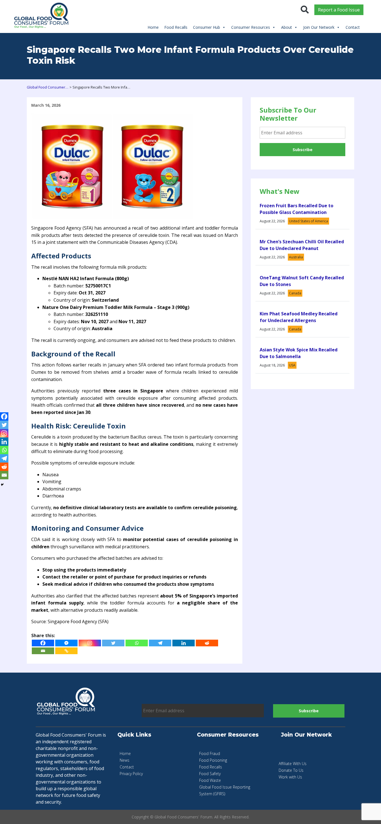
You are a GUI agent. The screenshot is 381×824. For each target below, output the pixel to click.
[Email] (43, 650)
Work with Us (290, 777)
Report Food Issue (339, 10)
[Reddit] (207, 643)
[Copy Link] (66, 650)
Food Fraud (209, 753)
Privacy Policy (131, 773)
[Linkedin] (183, 643)
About (286, 27)
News (124, 760)
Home (153, 27)
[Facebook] (43, 643)
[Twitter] (113, 643)
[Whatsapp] (137, 643)
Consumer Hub (206, 27)
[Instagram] (90, 643)
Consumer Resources (250, 27)
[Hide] (2, 484)
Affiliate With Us (293, 763)
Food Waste (210, 780)
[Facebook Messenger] (66, 643)
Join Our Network (318, 27)
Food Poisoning (213, 760)
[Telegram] (160, 643)
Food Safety (210, 773)
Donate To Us (291, 770)
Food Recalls (175, 27)
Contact (353, 27)
